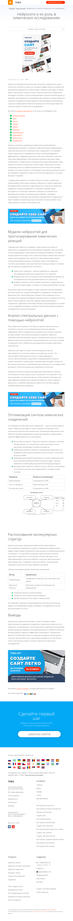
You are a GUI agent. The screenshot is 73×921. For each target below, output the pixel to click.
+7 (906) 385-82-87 (44, 863)
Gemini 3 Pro (17, 138)
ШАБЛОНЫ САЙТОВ (39, 734)
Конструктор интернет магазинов (48, 809)
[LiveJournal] (33, 693)
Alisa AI (15, 127)
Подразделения (42, 875)
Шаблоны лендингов (15, 869)
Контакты (39, 882)
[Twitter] (27, 693)
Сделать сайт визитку (44, 812)
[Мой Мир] (31, 693)
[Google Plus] (35, 693)
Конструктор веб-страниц (45, 846)
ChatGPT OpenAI (19, 116)
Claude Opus (17, 140)
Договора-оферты (51, 909)
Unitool (15, 124)
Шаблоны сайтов (14, 863)
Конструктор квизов (43, 819)
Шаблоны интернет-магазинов (19, 866)
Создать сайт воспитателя (45, 836)
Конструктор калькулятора (45, 822)
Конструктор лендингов (45, 805)
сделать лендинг (22, 688)
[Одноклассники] (29, 693)
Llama (15, 121)
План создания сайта (15, 886)
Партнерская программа (34, 775)
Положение (36, 911)
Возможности (13, 799)
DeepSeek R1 (17, 135)
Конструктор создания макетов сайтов (50, 839)
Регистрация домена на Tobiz (18, 893)
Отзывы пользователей (16, 876)
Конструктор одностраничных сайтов (49, 829)
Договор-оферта (42, 798)
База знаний (20, 8)
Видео (38, 788)
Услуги (38, 795)
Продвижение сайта (15, 890)
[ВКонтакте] (25, 693)
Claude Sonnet (18, 132)
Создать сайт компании (44, 826)
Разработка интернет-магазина (19, 897)
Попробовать (56, 2)
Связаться (40, 868)
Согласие (43, 911)
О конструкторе (13, 796)
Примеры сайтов (14, 873)
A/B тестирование (14, 900)
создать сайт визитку (24, 111)
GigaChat (16, 129)
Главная (12, 8)
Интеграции (12, 802)
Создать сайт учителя (44, 833)
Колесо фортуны (42, 892)
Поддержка (12, 880)
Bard (15, 118)
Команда (11, 806)
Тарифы (39, 792)
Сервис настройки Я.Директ (46, 889)
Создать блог (41, 815)
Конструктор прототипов (45, 843)
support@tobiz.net (44, 872)
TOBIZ (18, 2)
